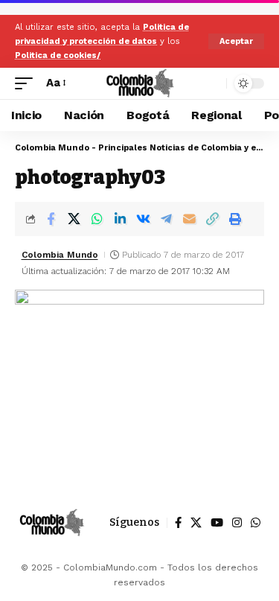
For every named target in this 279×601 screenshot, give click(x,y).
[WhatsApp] (255, 522)
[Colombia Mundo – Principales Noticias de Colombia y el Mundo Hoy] (51, 523)
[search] (211, 83)
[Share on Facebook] (50, 219)
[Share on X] (73, 219)
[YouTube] (217, 522)
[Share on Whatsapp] (96, 219)
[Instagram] (237, 522)
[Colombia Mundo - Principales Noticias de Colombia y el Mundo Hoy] (139, 83)
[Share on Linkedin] (119, 219)
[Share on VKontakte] (142, 219)
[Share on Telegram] (165, 219)
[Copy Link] (212, 219)
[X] (196, 522)
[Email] (189, 219)
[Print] (235, 219)
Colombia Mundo (60, 254)
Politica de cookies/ (57, 55)
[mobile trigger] (27, 83)
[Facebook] (178, 522)
